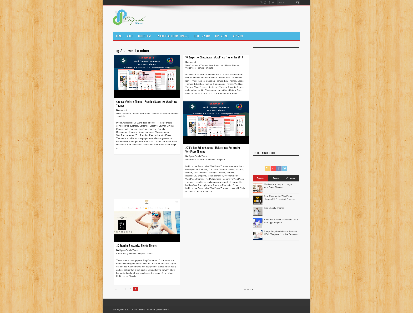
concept (123, 110)
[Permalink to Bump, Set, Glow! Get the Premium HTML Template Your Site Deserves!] (257, 239)
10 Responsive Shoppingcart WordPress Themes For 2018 (214, 57)
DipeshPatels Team (197, 156)
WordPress (214, 65)
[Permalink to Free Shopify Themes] (257, 215)
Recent (276, 178)
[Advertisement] (276, 98)
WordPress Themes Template (173, 36)
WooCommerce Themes (127, 113)
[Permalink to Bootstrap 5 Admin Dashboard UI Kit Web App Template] (257, 227)
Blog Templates (202, 36)
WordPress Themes (149, 113)
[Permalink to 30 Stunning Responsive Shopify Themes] (147, 233)
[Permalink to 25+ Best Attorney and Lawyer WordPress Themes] (257, 192)
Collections (144, 36)
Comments (291, 178)
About (130, 36)
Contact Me (221, 36)
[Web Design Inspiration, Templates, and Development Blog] (129, 24)
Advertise (238, 36)
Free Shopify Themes (126, 253)
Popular (260, 178)
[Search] (297, 2)
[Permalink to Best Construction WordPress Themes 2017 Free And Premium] (257, 204)
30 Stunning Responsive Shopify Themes (136, 245)
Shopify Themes (145, 253)
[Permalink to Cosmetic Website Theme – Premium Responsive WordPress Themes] (147, 89)
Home (119, 36)
